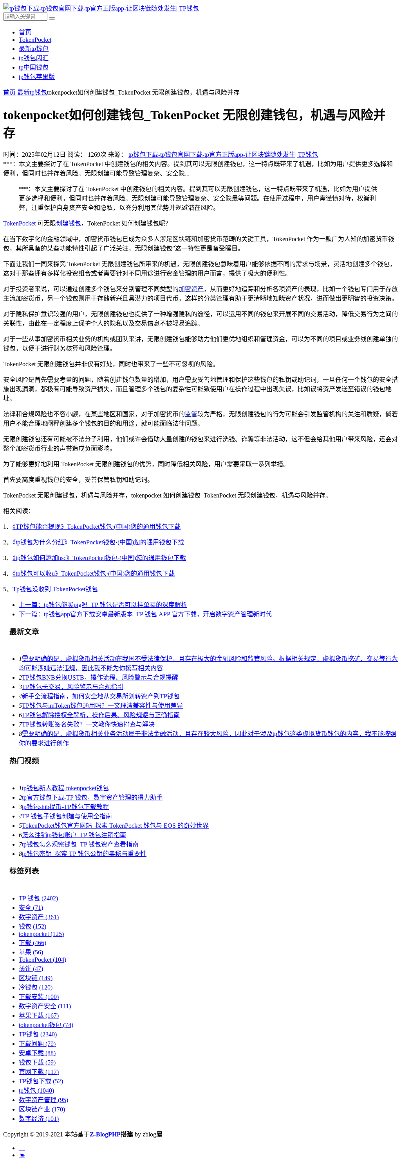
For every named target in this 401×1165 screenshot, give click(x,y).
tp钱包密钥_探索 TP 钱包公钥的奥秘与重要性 (84, 853)
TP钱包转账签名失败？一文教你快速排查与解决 (88, 724)
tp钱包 (36, 1090)
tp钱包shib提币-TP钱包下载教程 (65, 807)
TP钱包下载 (41, 1081)
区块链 (35, 978)
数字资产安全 (45, 1006)
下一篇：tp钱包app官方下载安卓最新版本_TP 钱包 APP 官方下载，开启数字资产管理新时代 (145, 614)
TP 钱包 (38, 898)
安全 (31, 907)
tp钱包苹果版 (37, 76)
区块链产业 (42, 1109)
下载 (32, 943)
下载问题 (37, 1043)
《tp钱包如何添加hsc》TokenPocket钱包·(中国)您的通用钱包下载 (99, 558)
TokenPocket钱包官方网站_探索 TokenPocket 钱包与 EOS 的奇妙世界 (115, 825)
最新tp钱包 (34, 48)
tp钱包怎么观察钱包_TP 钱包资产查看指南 (80, 844)
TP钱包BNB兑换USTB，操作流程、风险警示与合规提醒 (100, 677)
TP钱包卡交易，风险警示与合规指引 (72, 687)
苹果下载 (39, 1015)
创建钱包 (68, 223)
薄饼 (31, 968)
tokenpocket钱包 (46, 1025)
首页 (25, 32)
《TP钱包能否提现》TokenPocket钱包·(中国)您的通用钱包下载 (97, 526)
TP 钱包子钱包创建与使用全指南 (67, 816)
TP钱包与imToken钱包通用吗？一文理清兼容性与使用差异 (102, 705)
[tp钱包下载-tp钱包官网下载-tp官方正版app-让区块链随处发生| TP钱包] (101, 8)
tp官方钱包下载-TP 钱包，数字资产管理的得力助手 (92, 797)
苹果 (31, 952)
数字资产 (39, 917)
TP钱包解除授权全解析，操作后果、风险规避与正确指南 (101, 715)
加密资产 (191, 289)
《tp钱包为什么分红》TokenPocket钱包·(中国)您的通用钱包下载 (98, 542)
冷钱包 (35, 987)
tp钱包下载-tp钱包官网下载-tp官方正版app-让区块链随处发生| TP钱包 (223, 154)
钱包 (32, 926)
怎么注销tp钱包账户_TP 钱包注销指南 (74, 835)
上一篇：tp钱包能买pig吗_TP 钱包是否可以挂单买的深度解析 (103, 604)
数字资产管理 (43, 1100)
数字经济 (39, 1118)
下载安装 (39, 996)
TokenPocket (35, 39)
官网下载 (39, 1071)
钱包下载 (37, 1062)
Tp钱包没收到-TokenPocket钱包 (55, 589)
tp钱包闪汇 (34, 58)
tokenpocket (41, 934)
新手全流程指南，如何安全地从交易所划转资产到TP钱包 (101, 696)
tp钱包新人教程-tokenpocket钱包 (65, 788)
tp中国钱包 (34, 67)
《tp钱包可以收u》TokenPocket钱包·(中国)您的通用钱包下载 (94, 573)
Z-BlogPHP (105, 1134)
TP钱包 (38, 1034)
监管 (191, 414)
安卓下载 (37, 1053)
